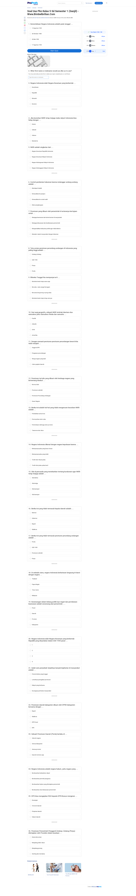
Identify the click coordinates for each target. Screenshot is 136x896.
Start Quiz (54, 51)
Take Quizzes (88, 3)
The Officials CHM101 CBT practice (71, 874)
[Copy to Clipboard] (25, 30)
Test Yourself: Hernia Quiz (53, 874)
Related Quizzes (32, 861)
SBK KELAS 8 (31, 874)
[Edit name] (95, 51)
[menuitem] (89, 3)
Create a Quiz (99, 3)
